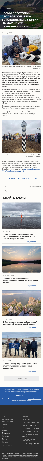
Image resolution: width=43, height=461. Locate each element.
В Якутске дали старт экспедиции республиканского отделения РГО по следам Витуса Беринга (19, 236)
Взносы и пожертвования (30, 428)
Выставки (5, 442)
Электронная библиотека (30, 422)
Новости (8, 8)
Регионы (4, 424)
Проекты (4, 430)
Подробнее (31, 242)
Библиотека (26, 419)
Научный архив (7, 445)
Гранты (4, 427)
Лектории (5, 439)
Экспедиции (5, 436)
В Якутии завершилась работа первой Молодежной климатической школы (20, 323)
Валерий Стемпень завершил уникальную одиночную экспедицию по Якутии (20, 280)
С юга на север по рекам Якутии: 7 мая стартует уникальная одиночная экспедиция (20, 366)
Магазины (25, 416)
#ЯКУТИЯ (12, 179)
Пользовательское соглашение (28, 440)
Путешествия (6, 433)
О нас (3, 416)
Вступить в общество (29, 425)
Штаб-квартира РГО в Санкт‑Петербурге (9, 420)
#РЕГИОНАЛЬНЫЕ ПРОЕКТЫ (28, 179)
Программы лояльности (30, 431)
